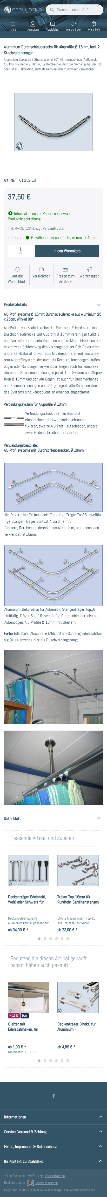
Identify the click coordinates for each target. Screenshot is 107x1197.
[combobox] (74, 10)
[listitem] (53, 122)
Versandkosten (54, 228)
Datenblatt (12, 818)
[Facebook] (53, 1096)
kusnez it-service (46, 1182)
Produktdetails (15, 304)
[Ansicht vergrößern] (53, 122)
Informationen (15, 1117)
